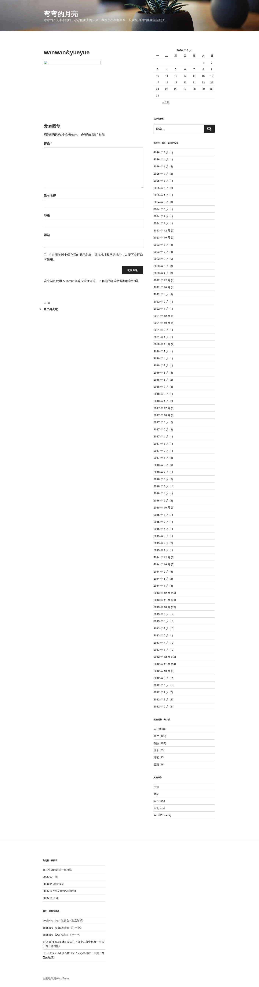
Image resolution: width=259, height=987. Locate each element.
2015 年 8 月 (161, 514)
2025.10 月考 (51, 898)
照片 (156, 736)
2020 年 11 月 (162, 344)
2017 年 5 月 (161, 429)
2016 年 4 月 (161, 493)
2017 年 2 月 (161, 450)
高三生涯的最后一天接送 (57, 869)
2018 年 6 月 (161, 394)
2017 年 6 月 (161, 422)
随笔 (156, 757)
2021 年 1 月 (161, 337)
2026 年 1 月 (161, 166)
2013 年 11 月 (162, 600)
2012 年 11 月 (162, 664)
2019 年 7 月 (161, 365)
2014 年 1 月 (161, 585)
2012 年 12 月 (162, 656)
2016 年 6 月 (161, 479)
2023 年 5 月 (161, 266)
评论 (48, 143)
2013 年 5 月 (161, 635)
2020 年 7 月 (161, 351)
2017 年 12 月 (162, 408)
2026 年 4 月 (161, 159)
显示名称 (50, 195)
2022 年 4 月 (161, 294)
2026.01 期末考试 (53, 884)
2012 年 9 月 (161, 678)
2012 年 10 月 (162, 671)
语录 (156, 750)
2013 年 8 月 (161, 621)
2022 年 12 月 (162, 280)
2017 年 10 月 (162, 415)
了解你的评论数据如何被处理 (118, 281)
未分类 (158, 729)
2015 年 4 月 (161, 529)
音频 (156, 764)
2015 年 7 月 (161, 522)
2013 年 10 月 (162, 607)
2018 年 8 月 (161, 379)
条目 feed (159, 801)
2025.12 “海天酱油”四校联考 (59, 891)
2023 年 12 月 (162, 230)
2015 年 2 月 (161, 543)
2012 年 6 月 (161, 699)
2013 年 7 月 (161, 628)
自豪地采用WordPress (56, 978)
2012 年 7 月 (161, 692)
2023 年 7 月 (161, 251)
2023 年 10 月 (162, 237)
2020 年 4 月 (161, 358)
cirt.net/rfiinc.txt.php (54, 941)
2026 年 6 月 (161, 152)
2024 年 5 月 (161, 209)
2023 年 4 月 (161, 273)
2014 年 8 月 (161, 578)
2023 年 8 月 (161, 244)
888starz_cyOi (51, 934)
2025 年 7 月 (161, 173)
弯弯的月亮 (61, 13)
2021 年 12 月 (162, 316)
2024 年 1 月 (161, 223)
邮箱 (47, 215)
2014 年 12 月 (162, 557)
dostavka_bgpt (51, 920)
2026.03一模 (50, 876)
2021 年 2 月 (161, 330)
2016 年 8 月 (161, 465)
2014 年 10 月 (162, 564)
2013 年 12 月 (162, 593)
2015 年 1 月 (161, 550)
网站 (47, 235)
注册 (156, 787)
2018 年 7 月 (161, 386)
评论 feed (159, 808)
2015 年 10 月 (162, 507)
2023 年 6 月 (161, 259)
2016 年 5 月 (161, 486)
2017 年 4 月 (161, 436)
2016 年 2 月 (161, 500)
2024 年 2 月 (161, 216)
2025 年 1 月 (161, 195)
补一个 (76, 927)
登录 (156, 794)
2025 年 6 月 (161, 180)
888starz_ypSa (52, 927)
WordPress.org (163, 815)
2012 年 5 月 (161, 706)
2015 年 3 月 (161, 536)
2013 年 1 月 (161, 649)
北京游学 (77, 920)
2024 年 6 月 (161, 202)
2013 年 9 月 (161, 614)
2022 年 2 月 (161, 301)
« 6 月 (166, 102)
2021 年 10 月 (162, 323)
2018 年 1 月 (161, 401)
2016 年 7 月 (161, 472)
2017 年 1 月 (161, 457)
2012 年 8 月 (161, 685)
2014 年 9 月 (161, 571)
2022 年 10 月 (162, 287)
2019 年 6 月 (161, 372)
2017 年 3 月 (161, 443)
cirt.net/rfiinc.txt (52, 953)
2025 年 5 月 (161, 188)
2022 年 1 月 (161, 308)
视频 (156, 743)
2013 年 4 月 (161, 642)
